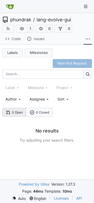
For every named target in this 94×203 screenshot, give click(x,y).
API (79, 198)
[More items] (88, 39)
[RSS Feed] (8, 29)
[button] (22, 29)
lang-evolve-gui (54, 19)
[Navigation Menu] (86, 6)
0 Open (17, 112)
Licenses (61, 198)
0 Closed (42, 112)
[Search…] (87, 74)
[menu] (63, 99)
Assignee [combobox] (37, 99)
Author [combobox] (11, 99)
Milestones (39, 52)
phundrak (20, 19)
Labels (12, 52)
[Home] (10, 6)
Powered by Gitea (34, 184)
